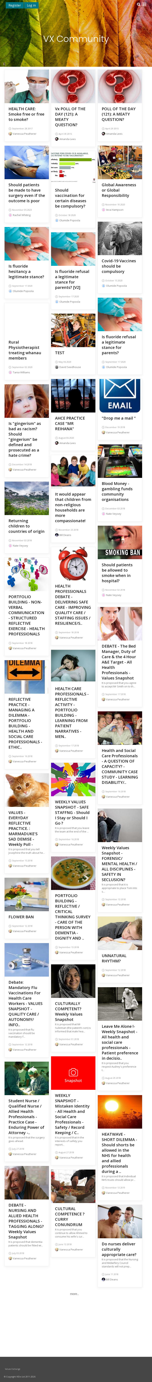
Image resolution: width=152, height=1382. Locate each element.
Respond (27, 91)
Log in (31, 5)
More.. (74, 1294)
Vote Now (73, 85)
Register (15, 5)
